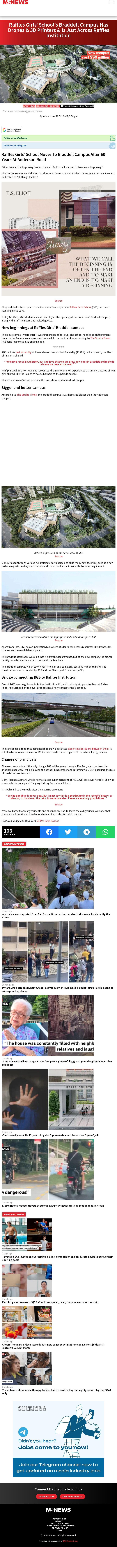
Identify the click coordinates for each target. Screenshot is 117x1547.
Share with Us (46, 1496)
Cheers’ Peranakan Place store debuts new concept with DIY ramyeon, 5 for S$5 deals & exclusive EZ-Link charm (53, 1346)
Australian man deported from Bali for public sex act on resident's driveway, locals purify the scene (56, 916)
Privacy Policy (60, 1528)
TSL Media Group (70, 1541)
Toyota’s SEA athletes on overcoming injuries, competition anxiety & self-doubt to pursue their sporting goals (57, 1258)
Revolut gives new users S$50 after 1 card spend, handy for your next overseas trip (50, 1302)
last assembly (23, 352)
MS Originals (42, 106)
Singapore (54, 106)
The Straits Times (100, 338)
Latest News (29, 106)
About (59, 1521)
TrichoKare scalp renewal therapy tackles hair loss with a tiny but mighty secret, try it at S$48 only (56, 1391)
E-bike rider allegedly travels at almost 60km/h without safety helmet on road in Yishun (53, 1205)
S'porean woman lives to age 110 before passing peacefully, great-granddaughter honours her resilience (57, 1063)
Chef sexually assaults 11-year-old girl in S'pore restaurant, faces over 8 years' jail (50, 1135)
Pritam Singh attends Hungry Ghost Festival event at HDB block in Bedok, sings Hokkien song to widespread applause (57, 989)
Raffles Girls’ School (80, 307)
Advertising (60, 1519)
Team (59, 1530)
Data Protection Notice (60, 1526)
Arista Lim (48, 116)
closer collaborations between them (88, 748)
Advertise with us (72, 1496)
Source (58, 300)
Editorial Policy (60, 1523)
